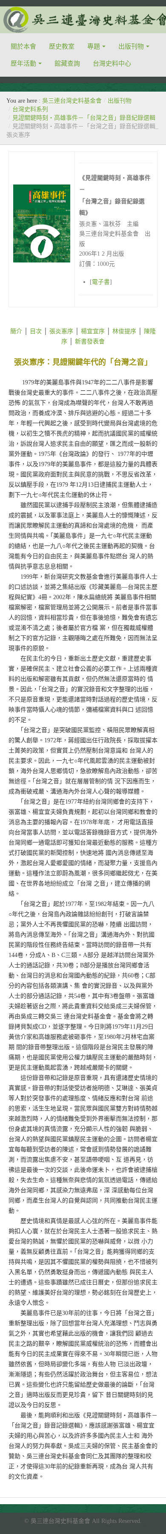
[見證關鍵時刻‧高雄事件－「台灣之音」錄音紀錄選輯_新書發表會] (74, 341)
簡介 (16, 331)
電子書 (101, 282)
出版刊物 (131, 46)
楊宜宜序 (93, 331)
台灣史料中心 (112, 63)
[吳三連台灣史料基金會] (83, 19)
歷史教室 (61, 46)
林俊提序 (124, 331)
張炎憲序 (61, 331)
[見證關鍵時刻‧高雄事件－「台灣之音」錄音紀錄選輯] (23, 331)
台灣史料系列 (30, 109)
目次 (35, 331)
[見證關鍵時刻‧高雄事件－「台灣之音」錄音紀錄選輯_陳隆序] (68, 341)
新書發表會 (90, 341)
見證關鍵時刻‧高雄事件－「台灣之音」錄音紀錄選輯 (83, 118)
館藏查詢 (67, 63)
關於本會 (23, 46)
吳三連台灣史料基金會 (72, 101)
